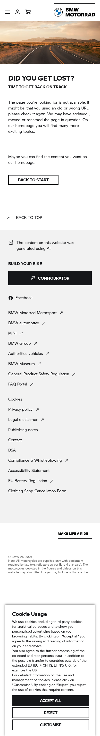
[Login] (17, 10)
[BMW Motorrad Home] (74, 12)
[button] (7, 11)
